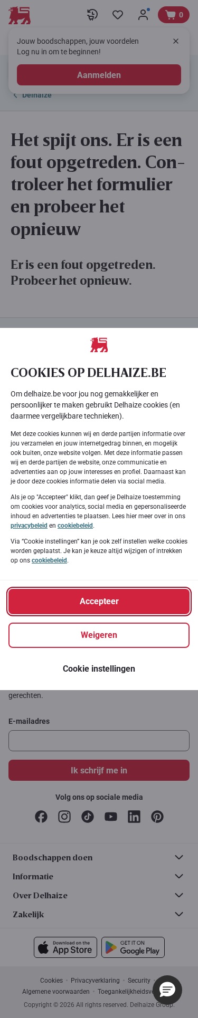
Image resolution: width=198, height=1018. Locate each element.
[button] (167, 990)
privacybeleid (29, 525)
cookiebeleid (75, 525)
